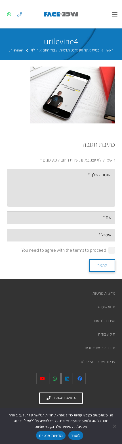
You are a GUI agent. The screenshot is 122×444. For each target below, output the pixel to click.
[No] (115, 426)
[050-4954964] (19, 14)
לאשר (75, 435)
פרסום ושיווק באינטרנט (98, 361)
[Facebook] (79, 378)
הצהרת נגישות (104, 320)
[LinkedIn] (67, 378)
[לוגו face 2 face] (61, 14)
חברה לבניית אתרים (100, 347)
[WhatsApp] (9, 14)
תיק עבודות (106, 334)
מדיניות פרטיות (103, 293)
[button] (114, 14)
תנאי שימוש (106, 306)
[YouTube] (42, 378)
